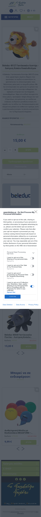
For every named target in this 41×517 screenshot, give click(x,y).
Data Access (20, 305)
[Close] (36, 212)
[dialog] (20, 258)
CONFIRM (12, 296)
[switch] (32, 258)
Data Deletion (8, 305)
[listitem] (20, 252)
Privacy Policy (33, 305)
